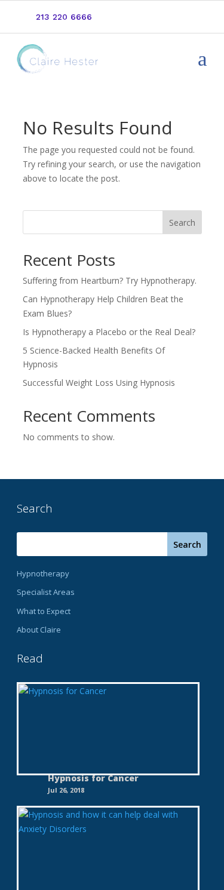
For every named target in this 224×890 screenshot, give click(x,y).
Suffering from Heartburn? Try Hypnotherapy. (110, 280)
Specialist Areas (46, 592)
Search (182, 222)
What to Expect (43, 611)
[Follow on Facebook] (159, 17)
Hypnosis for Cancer (93, 778)
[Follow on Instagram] (197, 17)
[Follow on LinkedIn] (178, 17)
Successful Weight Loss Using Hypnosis (99, 382)
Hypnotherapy (43, 573)
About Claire (39, 629)
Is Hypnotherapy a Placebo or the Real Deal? (109, 331)
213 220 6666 (64, 17)
